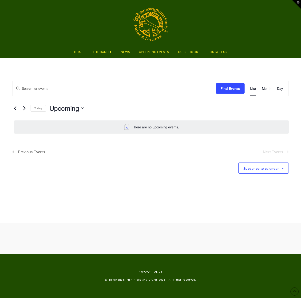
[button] (296, 4)
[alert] (151, 127)
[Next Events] (24, 108)
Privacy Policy (150, 272)
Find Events (230, 88)
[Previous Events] (15, 108)
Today (38, 108)
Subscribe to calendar (261, 168)
